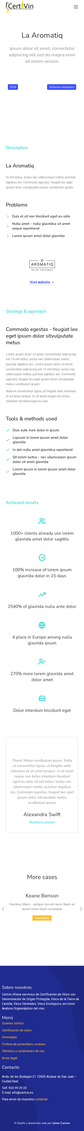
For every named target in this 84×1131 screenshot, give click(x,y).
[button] (75, 7)
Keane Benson (42, 895)
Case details (42, 918)
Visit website (40, 282)
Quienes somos (13, 1023)
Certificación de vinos (16, 1030)
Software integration (61, 87)
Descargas (9, 1037)
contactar (41, 1099)
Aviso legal (9, 1058)
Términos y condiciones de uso (23, 1051)
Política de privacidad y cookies (24, 1044)
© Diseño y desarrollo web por (42, 1123)
